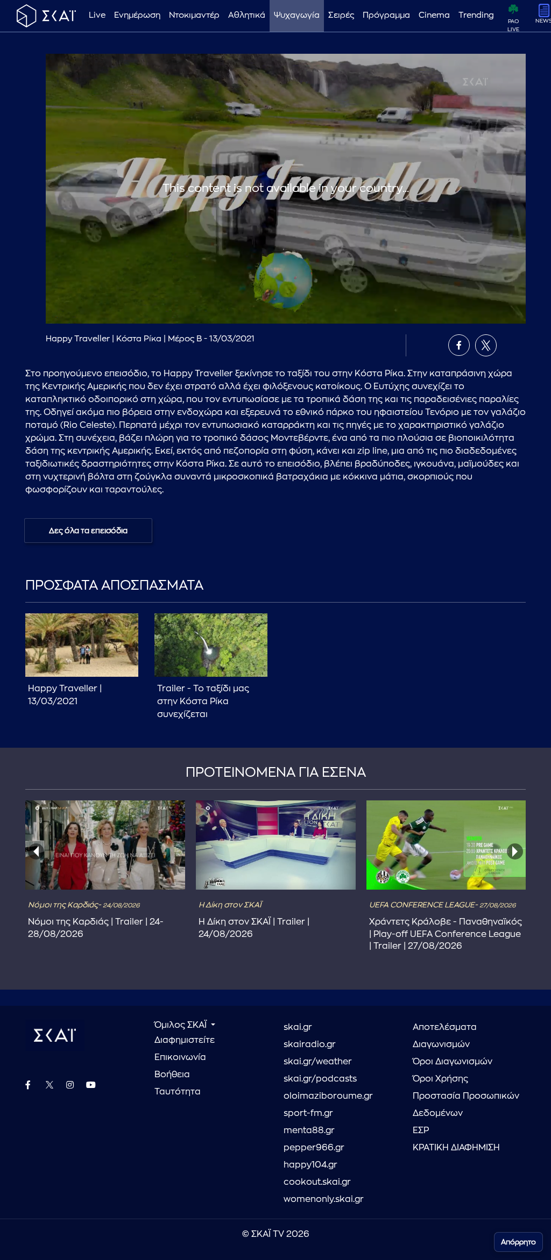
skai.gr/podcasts (320, 1079)
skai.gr (298, 1027)
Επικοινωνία (180, 1057)
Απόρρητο (518, 1241)
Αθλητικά (246, 15)
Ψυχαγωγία (297, 15)
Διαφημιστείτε (184, 1040)
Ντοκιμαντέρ (194, 15)
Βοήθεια (172, 1074)
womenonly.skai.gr (324, 1199)
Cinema (434, 15)
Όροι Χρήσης (440, 1079)
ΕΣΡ (421, 1130)
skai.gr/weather (318, 1061)
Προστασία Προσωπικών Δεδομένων (466, 1105)
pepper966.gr (314, 1147)
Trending (476, 15)
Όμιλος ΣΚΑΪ (181, 1025)
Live (97, 15)
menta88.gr (309, 1130)
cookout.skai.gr (317, 1182)
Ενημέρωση (137, 15)
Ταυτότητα (177, 1091)
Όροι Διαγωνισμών (452, 1061)
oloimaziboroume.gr (328, 1096)
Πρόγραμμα (386, 15)
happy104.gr (310, 1165)
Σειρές (341, 15)
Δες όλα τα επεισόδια (88, 530)
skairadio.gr (310, 1044)
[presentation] (36, 851)
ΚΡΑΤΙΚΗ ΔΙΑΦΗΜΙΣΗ (456, 1147)
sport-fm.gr (308, 1113)
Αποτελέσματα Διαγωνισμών (445, 1036)
